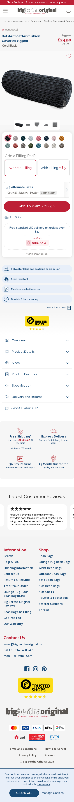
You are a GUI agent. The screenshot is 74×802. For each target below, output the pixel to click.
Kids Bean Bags (49, 586)
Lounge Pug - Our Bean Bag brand (16, 594)
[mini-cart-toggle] (68, 11)
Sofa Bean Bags (49, 580)
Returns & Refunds (17, 580)
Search (8, 556)
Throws (44, 610)
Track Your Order (16, 586)
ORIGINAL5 (39, 243)
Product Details (23, 351)
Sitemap (49, 755)
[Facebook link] (27, 671)
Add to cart (37, 206)
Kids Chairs (46, 592)
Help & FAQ (11, 562)
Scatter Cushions (51, 604)
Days (30, 2)
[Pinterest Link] (44, 671)
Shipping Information (18, 568)
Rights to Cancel (55, 749)
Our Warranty (13, 624)
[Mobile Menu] (5, 11)
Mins (52, 2)
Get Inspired (12, 618)
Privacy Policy (27, 755)
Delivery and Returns (27, 397)
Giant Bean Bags (50, 568)
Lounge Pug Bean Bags (54, 562)
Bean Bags (46, 556)
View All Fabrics (21, 408)
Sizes (16, 363)
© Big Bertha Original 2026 (37, 761)
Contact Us (11, 574)
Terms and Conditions (22, 749)
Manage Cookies (53, 792)
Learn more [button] (44, 784)
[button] (19, 125)
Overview (19, 340)
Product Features (24, 374)
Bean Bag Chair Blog (17, 612)
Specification (21, 385)
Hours (42, 2)
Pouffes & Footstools (53, 598)
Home (6, 21)
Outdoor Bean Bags (52, 574)
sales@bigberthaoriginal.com (24, 644)
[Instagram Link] (36, 671)
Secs (63, 2)
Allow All (24, 793)
